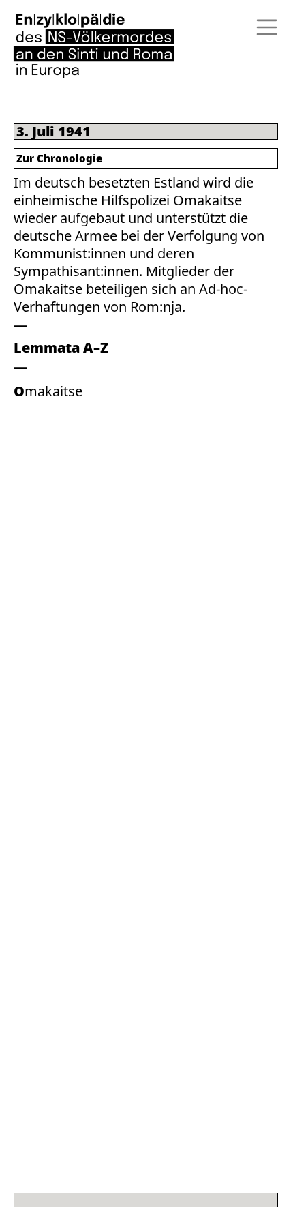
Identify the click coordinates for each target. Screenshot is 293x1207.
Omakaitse (48, 391)
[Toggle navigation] (262, 27)
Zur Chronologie (59, 158)
